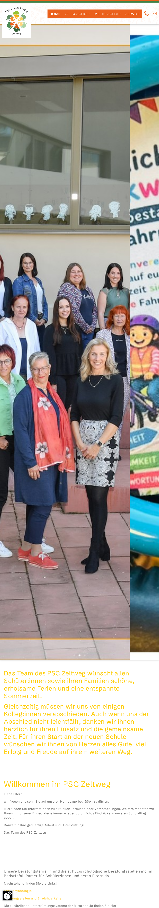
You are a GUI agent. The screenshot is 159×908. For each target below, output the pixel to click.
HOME (54, 14)
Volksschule (77, 14)
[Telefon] (146, 13)
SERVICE (133, 14)
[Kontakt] (155, 13)
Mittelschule (108, 14)
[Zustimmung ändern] (7, 895)
